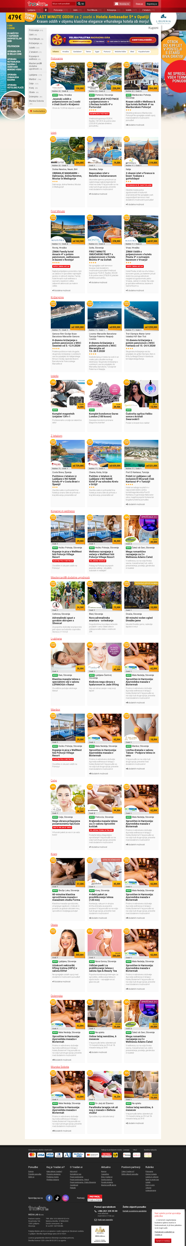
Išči (82, 4)
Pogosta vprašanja (53, 1174)
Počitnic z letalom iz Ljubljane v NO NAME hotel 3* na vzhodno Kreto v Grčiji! (103, 480)
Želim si (31, 1177)
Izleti (77, 10)
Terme (88, 52)
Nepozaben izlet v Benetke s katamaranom (103, 174)
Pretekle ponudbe (34, 1174)
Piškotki (73, 1188)
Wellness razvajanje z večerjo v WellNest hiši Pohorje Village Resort (101, 554)
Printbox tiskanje (53, 1180)
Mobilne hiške (120, 52)
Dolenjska (35, 96)
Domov (31, 1171)
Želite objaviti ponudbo (129, 1174)
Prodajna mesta (53, 1177)
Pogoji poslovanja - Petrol (79, 1180)
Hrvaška (65, 52)
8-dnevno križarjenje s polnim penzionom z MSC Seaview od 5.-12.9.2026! (66, 343)
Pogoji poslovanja (76, 1177)
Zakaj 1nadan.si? (127, 1171)
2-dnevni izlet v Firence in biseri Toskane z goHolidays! (140, 176)
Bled (132, 52)
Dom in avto (150, 1185)
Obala (34, 92)
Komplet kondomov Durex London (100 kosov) (103, 415)
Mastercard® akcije (108, 1185)
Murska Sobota (60, 1066)
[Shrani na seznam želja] (81, 66)
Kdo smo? (73, 1171)
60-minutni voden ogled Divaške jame (139, 619)
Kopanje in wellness (35, 57)
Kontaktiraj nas (75, 1174)
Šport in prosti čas (152, 1180)
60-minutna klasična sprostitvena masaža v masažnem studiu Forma (66, 897)
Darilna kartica (37, 111)
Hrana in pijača (151, 1174)
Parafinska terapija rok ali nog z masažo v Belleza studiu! (103, 1110)
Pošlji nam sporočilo (105, 1220)
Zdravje (148, 1188)
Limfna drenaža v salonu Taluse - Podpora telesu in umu (140, 753)
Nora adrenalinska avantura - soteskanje (101, 619)
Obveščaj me (124, 4)
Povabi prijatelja (107, 1182)
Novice (103, 1171)
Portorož (107, 52)
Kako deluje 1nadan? (54, 1171)
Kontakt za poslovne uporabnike (135, 1211)
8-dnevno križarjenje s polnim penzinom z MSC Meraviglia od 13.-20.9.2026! (102, 346)
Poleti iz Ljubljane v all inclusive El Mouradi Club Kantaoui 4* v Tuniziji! (140, 479)
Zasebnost (74, 1185)
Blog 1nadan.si (106, 1177)
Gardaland (77, 52)
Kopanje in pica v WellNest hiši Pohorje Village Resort (67, 554)
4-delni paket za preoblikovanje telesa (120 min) (101, 897)
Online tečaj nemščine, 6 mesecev (102, 1037)
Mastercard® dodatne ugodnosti (35, 66)
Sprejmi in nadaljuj (163, 1241)
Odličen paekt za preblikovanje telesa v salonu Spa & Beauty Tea (103, 968)
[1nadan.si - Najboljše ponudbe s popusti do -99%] (38, 3)
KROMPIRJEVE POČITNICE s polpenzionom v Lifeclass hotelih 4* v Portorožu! (104, 102)
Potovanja (61, 10)
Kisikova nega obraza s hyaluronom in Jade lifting (104, 683)
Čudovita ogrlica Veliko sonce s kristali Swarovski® (139, 416)
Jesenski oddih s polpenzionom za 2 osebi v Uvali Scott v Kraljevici (66, 101)
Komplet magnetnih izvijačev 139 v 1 (63, 415)
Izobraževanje (151, 1190)
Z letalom (148, 10)
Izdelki (131, 10)
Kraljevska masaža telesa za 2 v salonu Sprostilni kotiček (103, 824)
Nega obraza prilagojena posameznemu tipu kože (66, 822)
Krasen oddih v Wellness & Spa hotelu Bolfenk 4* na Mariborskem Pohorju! (140, 104)
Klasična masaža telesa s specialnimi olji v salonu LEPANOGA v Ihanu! (66, 682)
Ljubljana (34, 10)
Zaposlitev (105, 1174)
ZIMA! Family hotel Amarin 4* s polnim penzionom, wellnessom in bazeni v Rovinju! (66, 255)
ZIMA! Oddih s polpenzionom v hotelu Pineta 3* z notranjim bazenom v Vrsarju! (139, 255)
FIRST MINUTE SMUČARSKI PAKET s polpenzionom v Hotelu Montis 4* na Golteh (102, 255)
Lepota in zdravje (152, 1177)
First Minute (94, 10)
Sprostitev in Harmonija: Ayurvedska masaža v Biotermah (139, 682)
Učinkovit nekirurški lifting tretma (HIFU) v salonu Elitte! (64, 968)
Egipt (97, 52)
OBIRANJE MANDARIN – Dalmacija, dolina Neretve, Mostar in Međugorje (67, 176)
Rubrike (150, 1167)
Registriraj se (152, 4)
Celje (33, 83)
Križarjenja (113, 10)
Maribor (35, 79)
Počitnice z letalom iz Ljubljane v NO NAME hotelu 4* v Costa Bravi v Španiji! (66, 480)
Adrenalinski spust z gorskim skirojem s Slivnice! (63, 620)
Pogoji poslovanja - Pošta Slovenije (83, 1182)
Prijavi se (139, 4)
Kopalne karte (143, 52)
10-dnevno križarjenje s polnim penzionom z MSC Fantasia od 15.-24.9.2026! (140, 343)
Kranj (33, 88)
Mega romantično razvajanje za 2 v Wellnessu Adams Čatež (139, 554)
